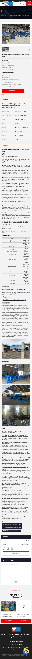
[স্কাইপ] (4, 549)
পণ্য (5, 15)
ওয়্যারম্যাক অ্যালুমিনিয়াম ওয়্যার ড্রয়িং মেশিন (12, 524)
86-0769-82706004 (25, 1)
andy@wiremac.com (8, 1)
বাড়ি (2, 15)
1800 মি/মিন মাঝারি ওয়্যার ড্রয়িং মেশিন (11, 530)
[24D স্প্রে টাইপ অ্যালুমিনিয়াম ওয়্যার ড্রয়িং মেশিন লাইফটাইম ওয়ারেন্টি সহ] (16, 34)
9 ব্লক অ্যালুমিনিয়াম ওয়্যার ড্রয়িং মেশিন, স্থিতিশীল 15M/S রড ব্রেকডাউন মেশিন (8, 615)
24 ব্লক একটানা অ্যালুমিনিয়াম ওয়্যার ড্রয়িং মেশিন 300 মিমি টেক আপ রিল (23, 615)
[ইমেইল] (12, 549)
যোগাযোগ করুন (16, 553)
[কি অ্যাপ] (8, 548)
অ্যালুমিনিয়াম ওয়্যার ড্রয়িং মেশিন (14, 15)
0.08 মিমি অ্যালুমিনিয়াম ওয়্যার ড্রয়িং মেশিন (12, 527)
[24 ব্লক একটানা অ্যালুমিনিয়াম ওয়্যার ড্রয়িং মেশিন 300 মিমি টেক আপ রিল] (23, 606)
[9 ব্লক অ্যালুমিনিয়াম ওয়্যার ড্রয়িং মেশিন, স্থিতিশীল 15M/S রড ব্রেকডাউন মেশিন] (8, 606)
